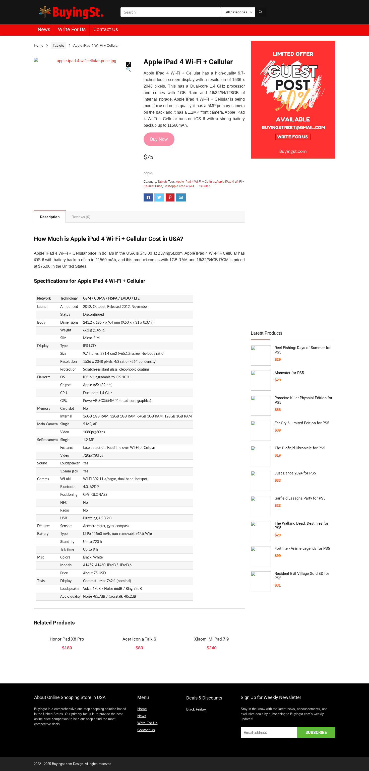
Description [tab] (50, 217)
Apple (148, 173)
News (44, 29)
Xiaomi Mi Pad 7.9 (211, 639)
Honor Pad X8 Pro (67, 639)
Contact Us (105, 29)
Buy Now (159, 139)
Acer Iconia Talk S (139, 639)
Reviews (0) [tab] (81, 217)
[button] (128, 64)
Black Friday (196, 709)
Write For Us (72, 29)
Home (38, 45)
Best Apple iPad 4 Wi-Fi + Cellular (187, 186)
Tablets (58, 45)
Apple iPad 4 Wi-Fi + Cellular (195, 181)
